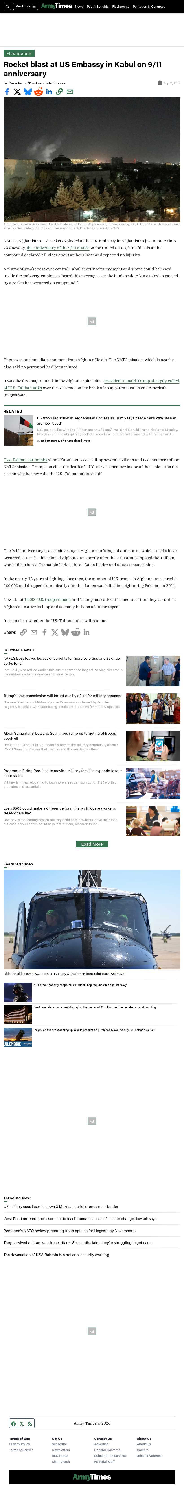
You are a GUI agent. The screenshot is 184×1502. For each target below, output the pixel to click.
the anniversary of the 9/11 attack (58, 247)
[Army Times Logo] (56, 6)
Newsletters (61, 1449)
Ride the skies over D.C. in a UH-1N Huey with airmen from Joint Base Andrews (64, 973)
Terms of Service (21, 1449)
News (79, 6)
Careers (142, 1449)
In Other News (18, 649)
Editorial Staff (104, 1461)
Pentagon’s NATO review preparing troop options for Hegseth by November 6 (70, 1230)
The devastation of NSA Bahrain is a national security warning (56, 1254)
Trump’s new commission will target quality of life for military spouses (62, 695)
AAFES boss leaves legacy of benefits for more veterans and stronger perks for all (62, 660)
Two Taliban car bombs (25, 459)
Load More (92, 844)
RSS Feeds (60, 1455)
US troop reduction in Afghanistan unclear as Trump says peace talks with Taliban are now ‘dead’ (106, 420)
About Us (144, 1443)
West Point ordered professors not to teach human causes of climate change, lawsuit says (80, 1218)
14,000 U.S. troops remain (47, 599)
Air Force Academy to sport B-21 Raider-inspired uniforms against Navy (80, 984)
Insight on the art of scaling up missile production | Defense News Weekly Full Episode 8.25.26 (94, 1030)
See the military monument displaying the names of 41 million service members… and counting (95, 1007)
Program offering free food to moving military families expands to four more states (62, 773)
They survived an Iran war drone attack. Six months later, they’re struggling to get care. (77, 1242)
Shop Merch (61, 1461)
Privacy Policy (19, 1443)
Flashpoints (120, 6)
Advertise (101, 1443)
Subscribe (59, 1443)
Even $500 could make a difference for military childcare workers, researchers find (59, 810)
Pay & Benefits (98, 6)
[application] (92, 919)
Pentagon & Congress (149, 6)
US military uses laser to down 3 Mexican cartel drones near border (61, 1206)
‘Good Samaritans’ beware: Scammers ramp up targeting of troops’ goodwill (60, 735)
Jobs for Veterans (149, 1455)
